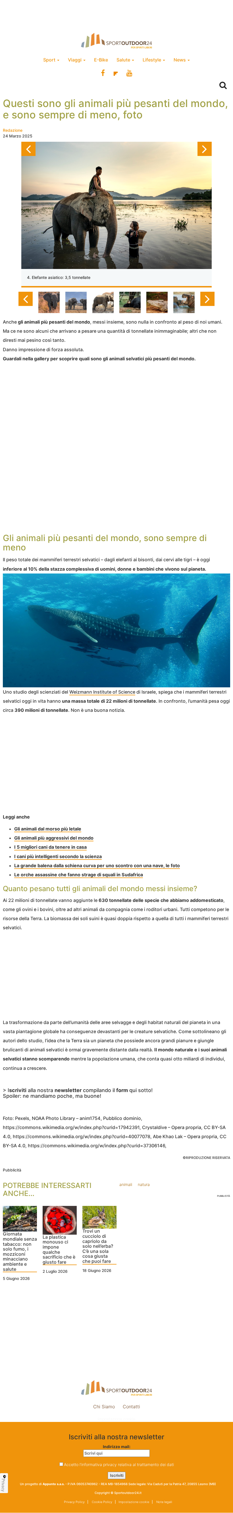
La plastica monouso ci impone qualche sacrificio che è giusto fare (59, 1250)
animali (125, 1184)
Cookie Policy (101, 1502)
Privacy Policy (74, 1502)
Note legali (163, 1502)
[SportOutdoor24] (116, 40)
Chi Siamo (104, 1406)
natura (144, 1184)
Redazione (12, 130)
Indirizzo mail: (116, 1446)
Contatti (131, 1406)
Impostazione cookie (116, 1419)
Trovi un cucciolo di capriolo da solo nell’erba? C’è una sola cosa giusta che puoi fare (97, 1246)
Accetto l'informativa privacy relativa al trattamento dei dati (119, 1464)
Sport (50, 60)
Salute (123, 60)
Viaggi (75, 60)
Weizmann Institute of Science (102, 692)
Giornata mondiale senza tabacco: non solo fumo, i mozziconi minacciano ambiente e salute (20, 1252)
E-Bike (101, 60)
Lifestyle (152, 60)
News (180, 60)
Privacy (3, 1485)
